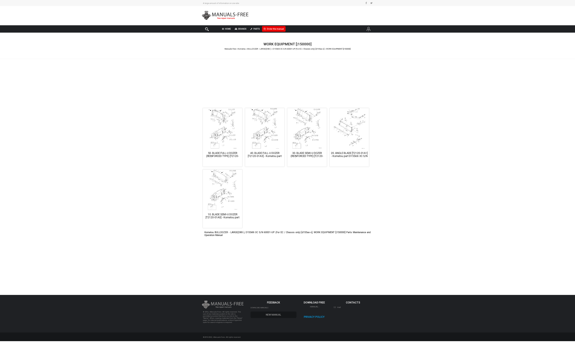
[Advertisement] (287, 82)
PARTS (256, 29)
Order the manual (275, 29)
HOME (228, 29)
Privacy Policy (314, 316)
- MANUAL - (314, 307)
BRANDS (242, 29)
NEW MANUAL (273, 314)
